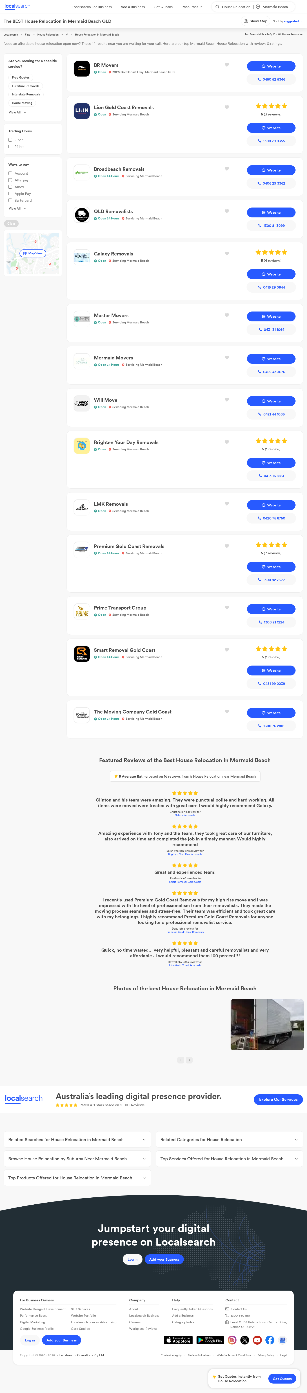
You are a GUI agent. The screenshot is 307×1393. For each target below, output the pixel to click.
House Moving (22, 103)
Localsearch (11, 34)
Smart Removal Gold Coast (185, 881)
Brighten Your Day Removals (185, 854)
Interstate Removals (26, 94)
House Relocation (48, 34)
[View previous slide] (180, 1060)
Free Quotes (20, 77)
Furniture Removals (25, 86)
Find (27, 34)
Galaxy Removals (185, 815)
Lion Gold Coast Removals (185, 965)
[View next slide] (189, 1060)
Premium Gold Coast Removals (185, 932)
